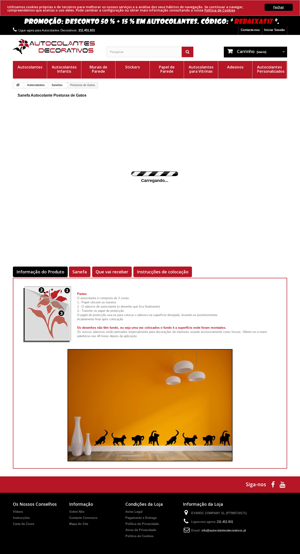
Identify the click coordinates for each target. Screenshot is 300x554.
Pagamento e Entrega (141, 518)
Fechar (278, 7)
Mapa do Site (78, 524)
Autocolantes (30, 67)
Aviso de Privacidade (140, 530)
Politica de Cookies (139, 536)
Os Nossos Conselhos (35, 504)
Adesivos (235, 67)
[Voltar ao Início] (17, 85)
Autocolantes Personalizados (271, 69)
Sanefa (79, 272)
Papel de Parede (167, 69)
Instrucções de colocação (162, 272)
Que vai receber (112, 272)
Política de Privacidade (142, 524)
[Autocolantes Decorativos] (56, 46)
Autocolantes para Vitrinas (201, 69)
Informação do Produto (40, 272)
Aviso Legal (133, 511)
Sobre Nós (76, 511)
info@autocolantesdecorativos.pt (224, 530)
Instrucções (21, 518)
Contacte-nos (250, 30)
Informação (81, 504)
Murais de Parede (98, 69)
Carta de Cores (23, 524)
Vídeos (18, 511)
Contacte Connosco (83, 518)
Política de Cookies (219, 10)
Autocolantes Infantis (64, 69)
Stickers (132, 67)
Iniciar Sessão (274, 30)
